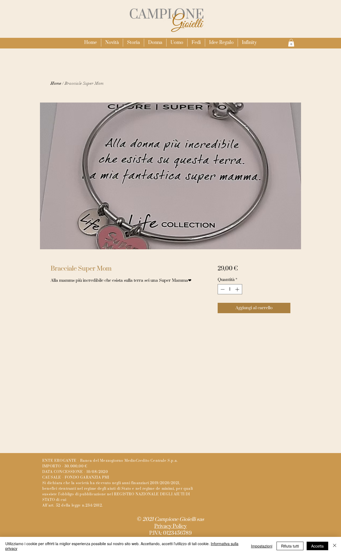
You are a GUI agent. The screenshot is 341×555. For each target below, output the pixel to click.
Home (56, 83)
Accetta (317, 546)
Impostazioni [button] (261, 546)
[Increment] (237, 289)
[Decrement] (222, 289)
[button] (155, 43)
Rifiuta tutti (290, 546)
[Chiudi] (334, 546)
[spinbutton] (229, 289)
